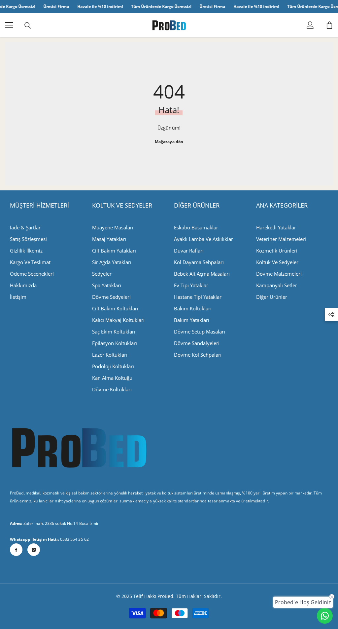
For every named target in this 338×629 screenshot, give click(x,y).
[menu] (9, 25)
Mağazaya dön (169, 141)
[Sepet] (329, 25)
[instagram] (33, 549)
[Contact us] (325, 616)
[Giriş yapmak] (310, 25)
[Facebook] (16, 549)
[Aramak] (28, 25)
